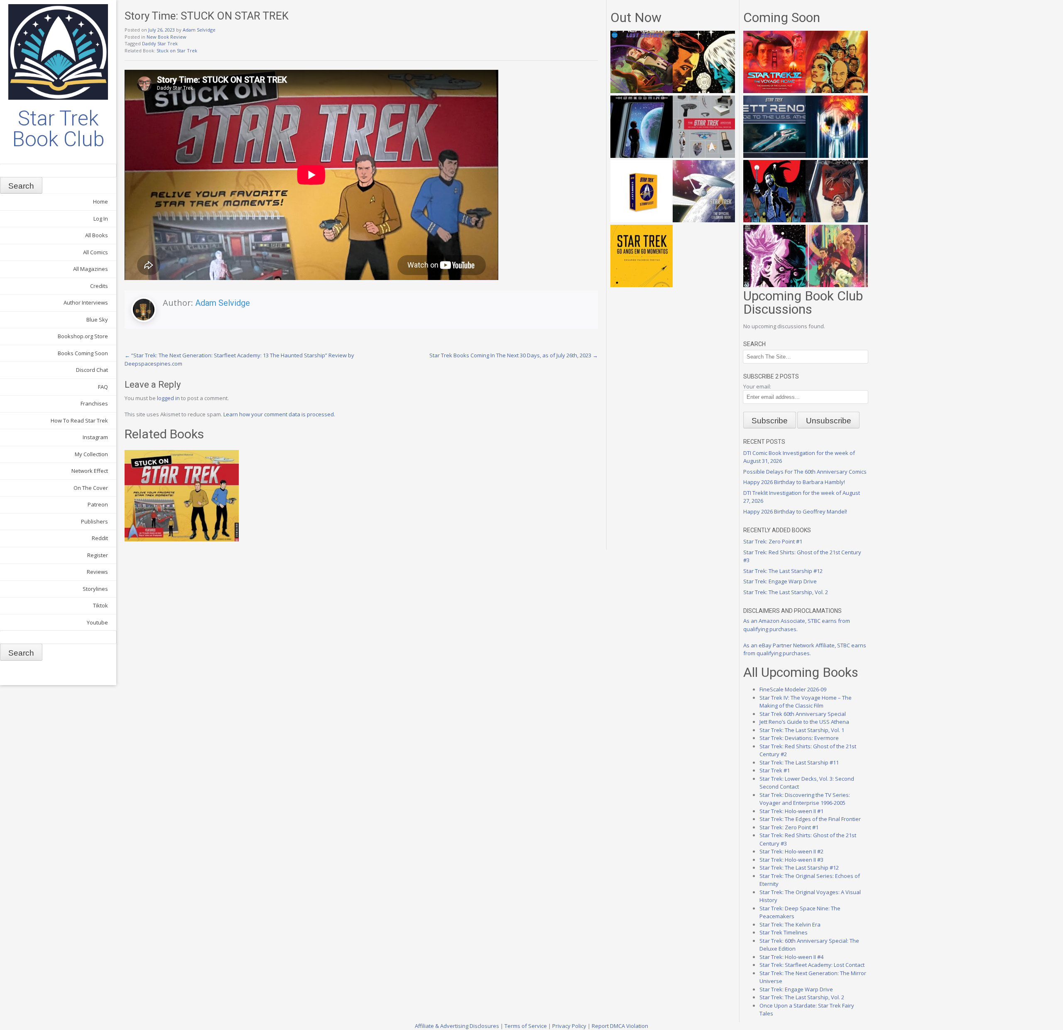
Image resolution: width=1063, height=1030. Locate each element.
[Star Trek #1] (837, 285)
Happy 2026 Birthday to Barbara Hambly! (794, 482)
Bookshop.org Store (83, 336)
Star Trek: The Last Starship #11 (799, 762)
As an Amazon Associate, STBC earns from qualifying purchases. (796, 625)
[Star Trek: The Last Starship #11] (774, 285)
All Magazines (90, 269)
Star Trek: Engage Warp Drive (780, 581)
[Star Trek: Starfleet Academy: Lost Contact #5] (641, 91)
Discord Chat (92, 370)
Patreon (98, 504)
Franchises (94, 403)
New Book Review (166, 37)
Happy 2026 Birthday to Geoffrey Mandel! (795, 511)
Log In (100, 218)
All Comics (95, 252)
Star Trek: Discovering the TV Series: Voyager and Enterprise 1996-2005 (804, 799)
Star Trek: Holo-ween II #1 (791, 811)
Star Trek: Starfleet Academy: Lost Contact (812, 965)
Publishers (94, 521)
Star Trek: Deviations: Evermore (799, 738)
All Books (96, 235)
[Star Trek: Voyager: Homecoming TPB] (641, 156)
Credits (99, 286)
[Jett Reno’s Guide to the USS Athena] (774, 156)
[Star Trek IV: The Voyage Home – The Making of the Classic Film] (774, 91)
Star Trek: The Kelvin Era (790, 924)
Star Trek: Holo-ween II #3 (791, 859)
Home (100, 201)
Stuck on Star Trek (177, 50)
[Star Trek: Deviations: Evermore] (774, 220)
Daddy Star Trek (160, 43)
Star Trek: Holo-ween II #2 (791, 851)
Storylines (95, 588)
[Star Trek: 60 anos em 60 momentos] (641, 285)
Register (97, 555)
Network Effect (89, 470)
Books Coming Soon (83, 353)
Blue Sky (97, 319)
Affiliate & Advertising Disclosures (457, 1026)
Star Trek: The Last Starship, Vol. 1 (801, 730)
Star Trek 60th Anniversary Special (802, 714)
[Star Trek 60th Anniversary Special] (837, 91)
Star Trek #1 (774, 770)
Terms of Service (526, 1026)
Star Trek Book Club (58, 129)
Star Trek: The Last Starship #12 (783, 571)
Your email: (757, 386)
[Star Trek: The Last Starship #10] (704, 91)
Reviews (97, 571)
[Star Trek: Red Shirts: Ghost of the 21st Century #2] (837, 220)
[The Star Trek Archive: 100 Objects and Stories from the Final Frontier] (704, 156)
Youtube (97, 622)
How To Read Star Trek (79, 420)
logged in (168, 398)
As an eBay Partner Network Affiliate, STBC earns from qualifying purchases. (804, 649)
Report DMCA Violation (620, 1026)
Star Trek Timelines (783, 932)
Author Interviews (86, 302)
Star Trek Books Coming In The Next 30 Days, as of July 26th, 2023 (513, 355)
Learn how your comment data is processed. (279, 414)
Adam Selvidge (199, 30)
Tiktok (100, 605)
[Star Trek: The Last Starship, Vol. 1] (837, 156)
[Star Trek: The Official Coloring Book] (704, 220)
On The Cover (90, 488)
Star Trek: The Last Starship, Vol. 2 (785, 592)
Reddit (100, 538)
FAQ (103, 387)
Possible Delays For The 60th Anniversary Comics (805, 471)
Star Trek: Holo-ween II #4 (791, 957)
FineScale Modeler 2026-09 (792, 689)
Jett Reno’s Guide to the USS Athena (804, 721)
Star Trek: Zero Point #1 (772, 541)
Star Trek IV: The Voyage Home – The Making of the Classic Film (805, 702)
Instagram (95, 437)
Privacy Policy (569, 1026)
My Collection (91, 454)
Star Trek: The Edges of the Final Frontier (810, 819)
